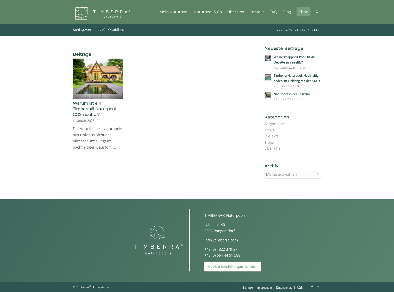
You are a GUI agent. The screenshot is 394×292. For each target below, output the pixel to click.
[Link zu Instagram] (318, 287)
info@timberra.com (221, 240)
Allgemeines (275, 123)
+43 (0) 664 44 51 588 (222, 255)
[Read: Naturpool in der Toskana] (268, 95)
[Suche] (317, 12)
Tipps (269, 142)
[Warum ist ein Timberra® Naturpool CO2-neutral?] (98, 79)
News (269, 129)
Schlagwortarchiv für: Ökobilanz (99, 30)
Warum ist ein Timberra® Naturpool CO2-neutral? (94, 109)
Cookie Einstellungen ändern (233, 266)
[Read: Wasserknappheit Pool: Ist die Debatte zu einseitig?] (268, 58)
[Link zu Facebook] (312, 287)
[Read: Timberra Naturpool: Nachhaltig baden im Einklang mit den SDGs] (268, 77)
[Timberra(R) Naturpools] (158, 240)
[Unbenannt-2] (103, 12)
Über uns (272, 148)
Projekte (272, 136)
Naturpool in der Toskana (292, 94)
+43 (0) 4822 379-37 (220, 249)
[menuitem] (174, 12)
